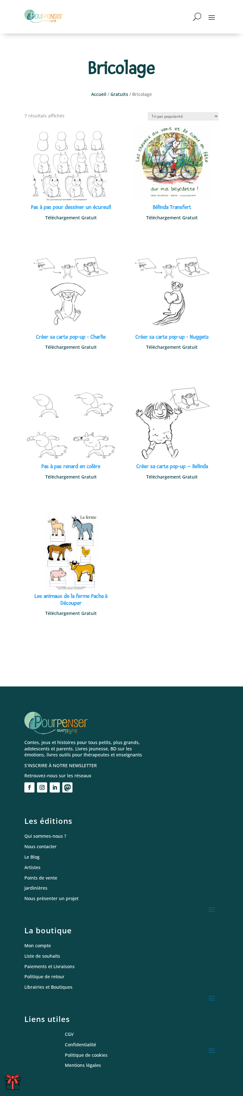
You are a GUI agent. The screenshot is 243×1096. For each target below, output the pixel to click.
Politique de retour (44, 977)
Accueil (98, 94)
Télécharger (71, 232)
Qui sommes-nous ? (45, 836)
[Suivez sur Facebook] (29, 787)
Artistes (32, 867)
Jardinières (35, 888)
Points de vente (40, 878)
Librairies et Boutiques (48, 987)
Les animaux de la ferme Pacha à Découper (70, 599)
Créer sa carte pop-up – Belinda (172, 466)
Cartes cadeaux (14, 1084)
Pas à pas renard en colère (70, 466)
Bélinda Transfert (172, 207)
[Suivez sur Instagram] (42, 787)
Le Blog (32, 857)
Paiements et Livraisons (49, 966)
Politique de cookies (86, 1055)
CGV (69, 1034)
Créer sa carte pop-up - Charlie (71, 337)
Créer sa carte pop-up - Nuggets (172, 337)
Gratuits (119, 94)
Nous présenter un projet (51, 898)
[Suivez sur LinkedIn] (55, 787)
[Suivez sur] (67, 787)
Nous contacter (40, 846)
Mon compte (37, 946)
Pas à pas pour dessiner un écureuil (71, 207)
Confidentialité (80, 1045)
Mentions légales (83, 1065)
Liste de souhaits (42, 956)
